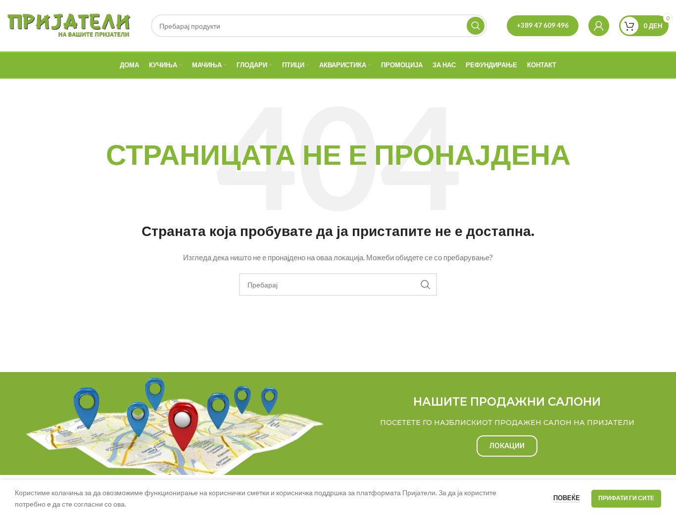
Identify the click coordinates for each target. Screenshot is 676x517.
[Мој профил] (598, 26)
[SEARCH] (475, 26)
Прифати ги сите (626, 498)
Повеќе (566, 498)
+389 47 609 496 (543, 25)
